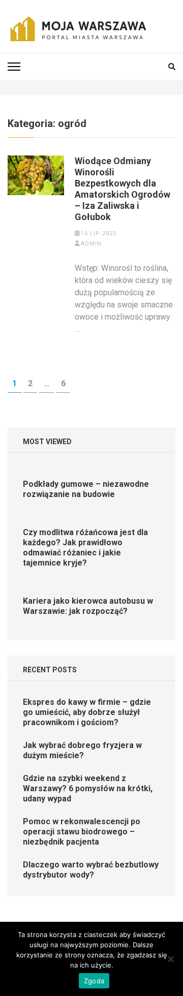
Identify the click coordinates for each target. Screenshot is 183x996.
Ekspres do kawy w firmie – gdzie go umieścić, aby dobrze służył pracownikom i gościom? (87, 712)
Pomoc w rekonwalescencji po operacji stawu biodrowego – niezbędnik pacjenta (81, 832)
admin (91, 243)
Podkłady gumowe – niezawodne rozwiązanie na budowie (86, 489)
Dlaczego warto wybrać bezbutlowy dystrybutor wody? (91, 870)
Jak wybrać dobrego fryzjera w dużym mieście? (82, 750)
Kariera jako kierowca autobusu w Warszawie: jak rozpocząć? (88, 606)
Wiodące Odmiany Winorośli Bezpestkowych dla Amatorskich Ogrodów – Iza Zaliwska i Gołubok (122, 188)
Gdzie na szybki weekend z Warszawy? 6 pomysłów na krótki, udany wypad (87, 788)
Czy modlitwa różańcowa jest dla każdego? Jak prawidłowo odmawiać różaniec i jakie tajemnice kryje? (85, 547)
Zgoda (94, 981)
